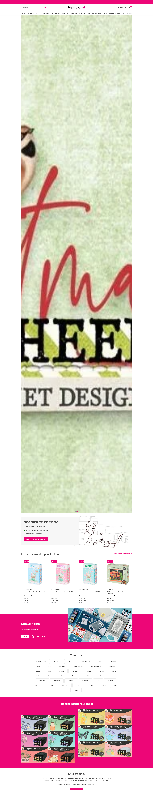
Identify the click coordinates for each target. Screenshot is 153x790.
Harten (38, 671)
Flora (49, 666)
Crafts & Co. (110, 589)
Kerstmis (102, 671)
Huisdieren (75, 671)
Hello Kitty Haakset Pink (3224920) (62, 592)
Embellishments (109, 13)
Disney (101, 661)
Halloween (112, 666)
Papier (52, 13)
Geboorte (62, 666)
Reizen (114, 676)
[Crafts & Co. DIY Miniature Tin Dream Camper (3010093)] (118, 574)
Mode (62, 676)
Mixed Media (90, 13)
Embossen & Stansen (61, 13)
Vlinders (91, 685)
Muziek (89, 676)
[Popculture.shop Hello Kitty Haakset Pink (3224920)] (62, 574)
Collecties (118, 13)
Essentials (46, 13)
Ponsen (71, 13)
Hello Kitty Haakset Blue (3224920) (34, 592)
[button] (75, 511)
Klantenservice (127, 2)
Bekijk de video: (40, 636)
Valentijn (50, 685)
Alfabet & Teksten (41, 661)
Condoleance (86, 661)
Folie (76, 13)
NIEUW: (32, 13)
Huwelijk (89, 671)
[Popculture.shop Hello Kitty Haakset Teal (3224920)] (90, 574)
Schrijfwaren (99, 13)
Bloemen (71, 661)
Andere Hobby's (127, 13)
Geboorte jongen (78, 666)
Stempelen (81, 13)
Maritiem (50, 676)
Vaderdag (37, 685)
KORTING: (39, 13)
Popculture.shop (28, 589)
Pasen (102, 676)
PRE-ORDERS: (25, 13)
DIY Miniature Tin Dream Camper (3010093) (117, 592)
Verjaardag (64, 685)
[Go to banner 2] (105, 733)
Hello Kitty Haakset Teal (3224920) (89, 592)
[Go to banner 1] (48, 739)
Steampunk (85, 680)
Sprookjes (71, 680)
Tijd (98, 680)
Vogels (104, 685)
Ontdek (25, 636)
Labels (114, 671)
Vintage (78, 685)
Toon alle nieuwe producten (122, 553)
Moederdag (75, 676)
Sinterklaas (57, 680)
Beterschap (57, 661)
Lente (38, 676)
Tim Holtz (110, 680)
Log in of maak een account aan (36, 539)
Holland (62, 671)
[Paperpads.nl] (76, 7)
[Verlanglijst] (126, 7)
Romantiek (42, 680)
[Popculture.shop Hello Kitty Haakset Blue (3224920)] (35, 574)
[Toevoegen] (44, 601)
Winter (116, 685)
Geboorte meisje (96, 666)
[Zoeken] (45, 7)
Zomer (76, 690)
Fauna (38, 666)
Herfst (49, 671)
